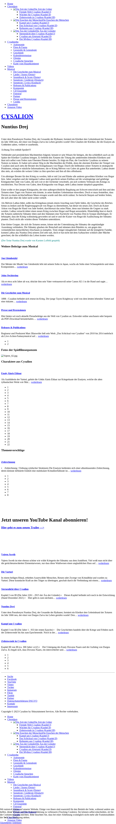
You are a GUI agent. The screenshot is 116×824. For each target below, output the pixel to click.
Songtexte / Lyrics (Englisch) (27, 82)
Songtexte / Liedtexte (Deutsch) (28, 80)
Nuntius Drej (8, 606)
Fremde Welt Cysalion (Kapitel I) (35, 12)
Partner (16, 96)
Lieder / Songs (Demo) (24, 74)
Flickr (10, 692)
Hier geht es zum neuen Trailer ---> (22, 527)
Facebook (12, 679)
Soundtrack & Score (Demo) (27, 77)
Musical (11, 69)
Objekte (17, 58)
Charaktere (12, 104)
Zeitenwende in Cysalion (13, 641)
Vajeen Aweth (8, 554)
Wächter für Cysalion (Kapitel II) (35, 14)
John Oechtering (9, 275)
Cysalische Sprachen (23, 61)
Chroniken (12, 6)
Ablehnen (16, 822)
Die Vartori (7, 572)
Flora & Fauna (20, 47)
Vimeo (10, 684)
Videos (10, 66)
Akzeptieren (6, 822)
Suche (10, 676)
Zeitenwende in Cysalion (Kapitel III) (37, 17)
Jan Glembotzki (9, 258)
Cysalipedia (12, 42)
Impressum (12, 706)
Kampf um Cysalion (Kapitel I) (34, 22)
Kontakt (11, 703)
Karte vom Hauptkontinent (26, 63)
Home (10, 3)
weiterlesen (22, 267)
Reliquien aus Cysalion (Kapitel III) (36, 28)
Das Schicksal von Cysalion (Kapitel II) (38, 25)
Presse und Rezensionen (24, 99)
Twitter (10, 687)
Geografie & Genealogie (25, 50)
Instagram (12, 690)
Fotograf (17, 93)
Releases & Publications (24, 85)
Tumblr (10, 695)
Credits (16, 101)
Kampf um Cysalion (11, 623)
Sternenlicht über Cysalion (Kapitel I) (37, 33)
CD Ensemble (20, 91)
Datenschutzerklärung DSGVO (22, 701)
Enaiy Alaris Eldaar (11, 373)
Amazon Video (14, 107)
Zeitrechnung (8, 462)
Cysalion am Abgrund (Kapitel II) (35, 36)
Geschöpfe (18, 52)
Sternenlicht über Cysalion (15, 589)
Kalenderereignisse (22, 55)
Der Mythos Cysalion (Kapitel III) (35, 39)
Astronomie (18, 44)
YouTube (11, 682)
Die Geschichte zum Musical (27, 72)
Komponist (18, 88)
